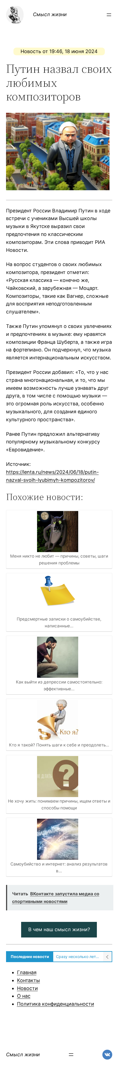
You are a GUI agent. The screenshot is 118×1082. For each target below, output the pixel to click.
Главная (26, 972)
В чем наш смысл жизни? (59, 929)
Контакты (28, 980)
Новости (27, 988)
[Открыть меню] (109, 14)
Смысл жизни (50, 14)
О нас (23, 996)
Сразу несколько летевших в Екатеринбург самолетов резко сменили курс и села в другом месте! (78, 956)
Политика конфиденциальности (55, 1004)
